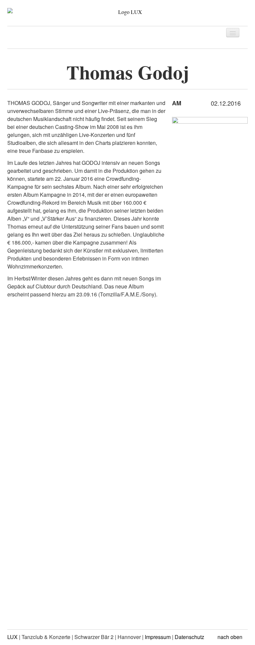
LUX (12, 637)
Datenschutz (189, 637)
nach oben (230, 637)
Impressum (158, 637)
